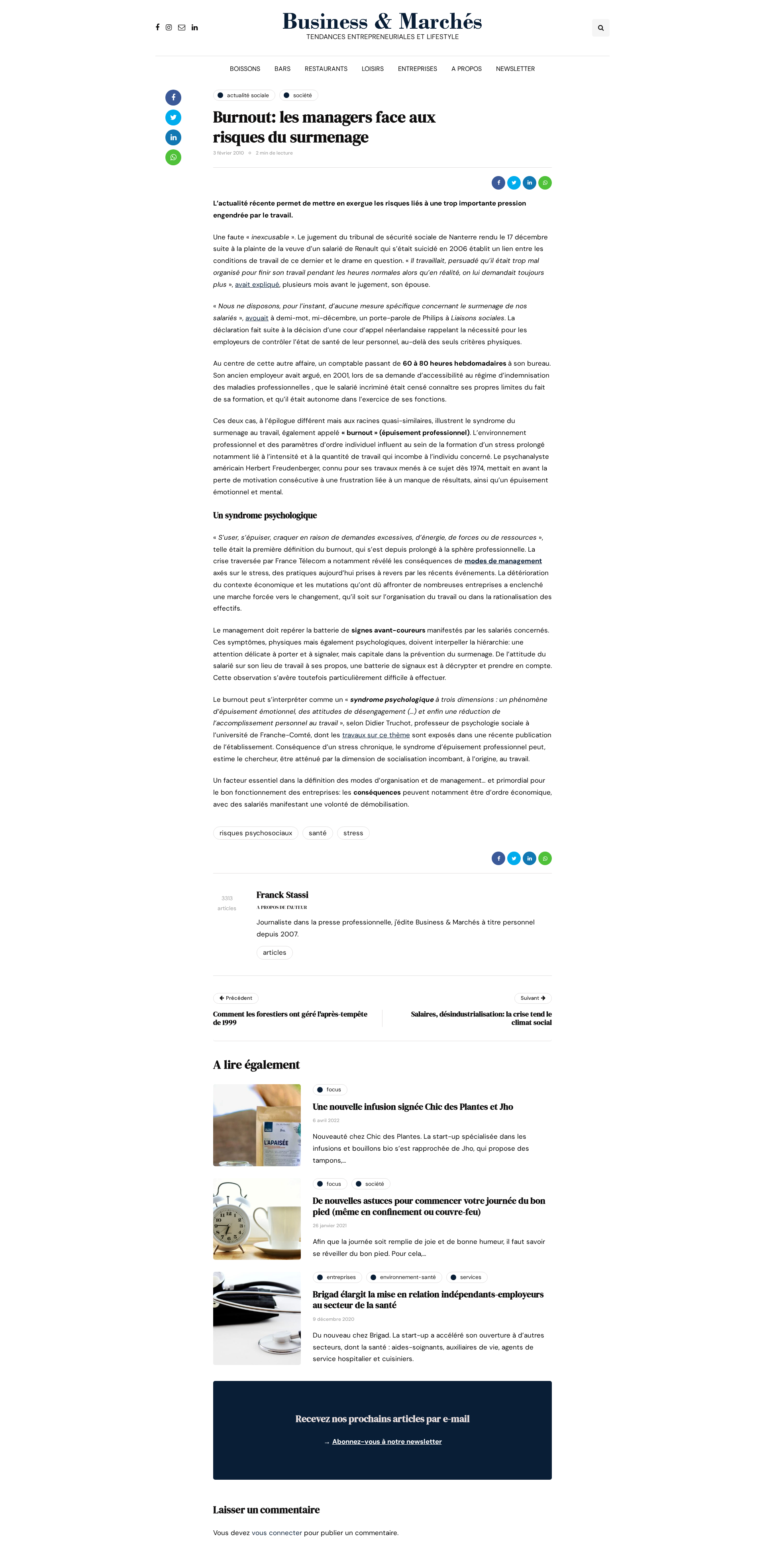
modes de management (503, 560)
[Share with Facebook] (498, 183)
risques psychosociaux (256, 832)
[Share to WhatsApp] (545, 183)
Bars (282, 69)
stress (353, 832)
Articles (274, 952)
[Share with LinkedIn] (529, 183)
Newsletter (515, 69)
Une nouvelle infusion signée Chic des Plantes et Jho (413, 1106)
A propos (466, 69)
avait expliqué (257, 284)
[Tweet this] (514, 183)
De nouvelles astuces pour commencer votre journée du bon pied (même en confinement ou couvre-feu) (429, 1206)
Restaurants (326, 69)
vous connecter (277, 1532)
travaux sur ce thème (376, 734)
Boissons (245, 69)
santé (318, 832)
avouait (257, 317)
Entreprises (417, 69)
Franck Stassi (282, 895)
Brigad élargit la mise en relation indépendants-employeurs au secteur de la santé (428, 1299)
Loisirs (373, 69)
